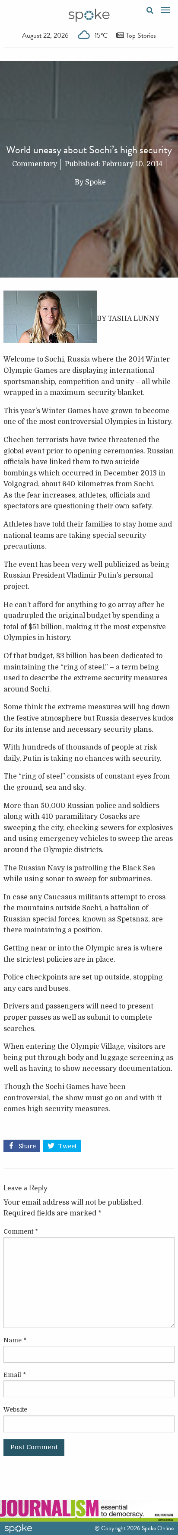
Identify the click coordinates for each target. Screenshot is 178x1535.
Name (14, 1340)
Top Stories (140, 35)
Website (15, 1409)
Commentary (34, 164)
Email (14, 1374)
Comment (20, 1231)
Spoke (95, 182)
